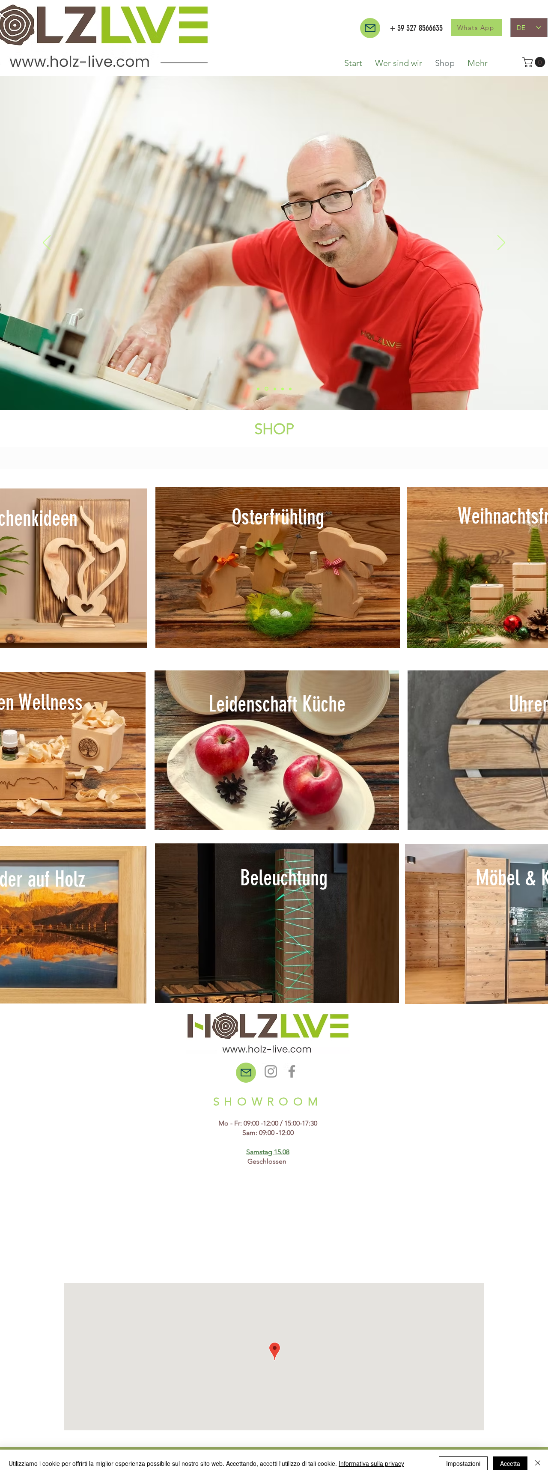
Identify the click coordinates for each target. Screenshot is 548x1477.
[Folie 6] (282, 388)
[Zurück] (47, 243)
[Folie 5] (274, 389)
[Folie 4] (290, 388)
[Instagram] (270, 1071)
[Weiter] (501, 243)
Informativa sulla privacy (371, 1463)
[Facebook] (291, 1071)
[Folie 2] (258, 388)
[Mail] (370, 28)
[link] (535, 62)
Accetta (510, 1463)
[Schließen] (538, 1463)
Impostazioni (463, 1463)
